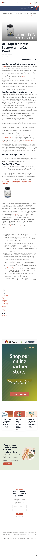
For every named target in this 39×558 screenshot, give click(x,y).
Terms (30, 555)
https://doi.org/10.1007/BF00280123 (14, 267)
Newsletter (19, 2)
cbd (3, 298)
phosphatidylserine (6, 137)
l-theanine (25, 135)
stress (6, 54)
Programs (14, 2)
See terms (15, 214)
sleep (3, 307)
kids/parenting (5, 301)
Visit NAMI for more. (12, 541)
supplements (10, 54)
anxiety (3, 54)
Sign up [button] (19, 513)
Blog (22, 2)
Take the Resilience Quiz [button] (31, 2)
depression (4, 300)
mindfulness (5, 303)
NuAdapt (4, 66)
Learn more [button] (7, 463)
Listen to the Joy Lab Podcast (25, 7)
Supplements (9, 2)
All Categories (5, 295)
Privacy (33, 555)
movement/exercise (6, 304)
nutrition (4, 306)
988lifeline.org (34, 541)
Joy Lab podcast (34, 15)
